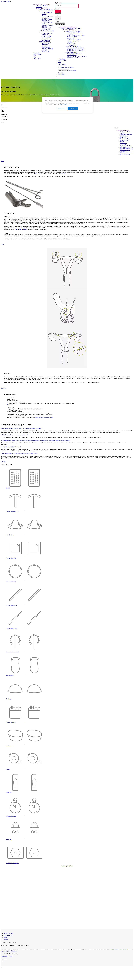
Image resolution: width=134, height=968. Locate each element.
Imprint (5, 937)
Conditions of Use (8, 935)
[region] (67, 105)
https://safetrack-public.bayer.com (119, 949)
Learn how (5, 925)
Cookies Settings (61, 108)
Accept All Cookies (73, 108)
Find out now (5, 894)
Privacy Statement (8, 933)
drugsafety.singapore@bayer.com (9, 951)
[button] (7, 956)
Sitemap (6, 939)
